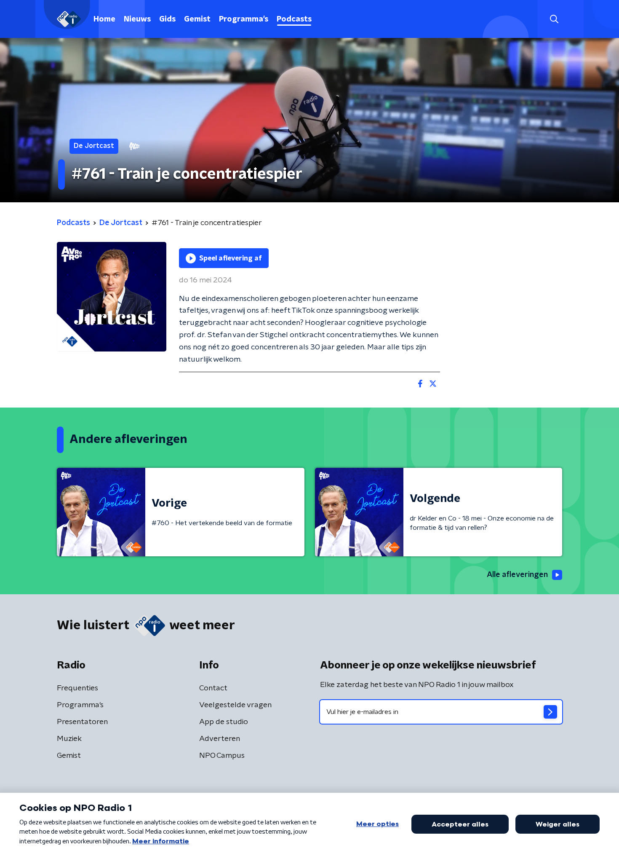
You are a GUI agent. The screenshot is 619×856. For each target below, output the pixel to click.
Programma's (243, 19)
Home (104, 19)
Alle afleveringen (517, 575)
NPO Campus (222, 755)
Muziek (69, 739)
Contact (213, 688)
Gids (167, 19)
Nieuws (137, 19)
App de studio (223, 722)
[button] (554, 19)
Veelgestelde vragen (235, 705)
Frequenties (77, 688)
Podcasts (294, 19)
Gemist (197, 19)
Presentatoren (82, 722)
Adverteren (219, 739)
